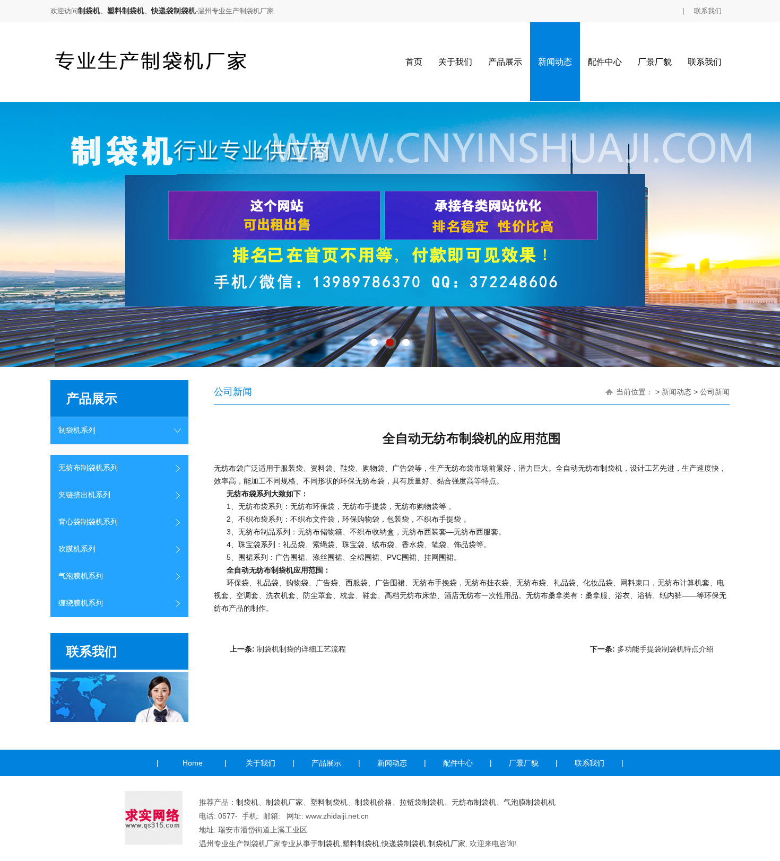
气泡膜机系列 (80, 576)
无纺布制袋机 (474, 802)
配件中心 (605, 61)
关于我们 (455, 61)
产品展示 (505, 61)
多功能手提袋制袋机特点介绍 (665, 649)
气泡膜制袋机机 (530, 802)
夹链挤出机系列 (84, 495)
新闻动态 (555, 61)
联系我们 (708, 11)
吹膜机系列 (77, 549)
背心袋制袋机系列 (88, 522)
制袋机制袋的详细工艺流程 (301, 649)
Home (193, 763)
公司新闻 (715, 392)
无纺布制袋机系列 (88, 468)
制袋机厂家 (284, 802)
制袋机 (89, 10)
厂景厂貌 (655, 61)
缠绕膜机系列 (80, 603)
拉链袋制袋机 (422, 802)
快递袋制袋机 (173, 10)
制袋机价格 (373, 802)
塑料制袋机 (125, 10)
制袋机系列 (77, 430)
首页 (413, 61)
